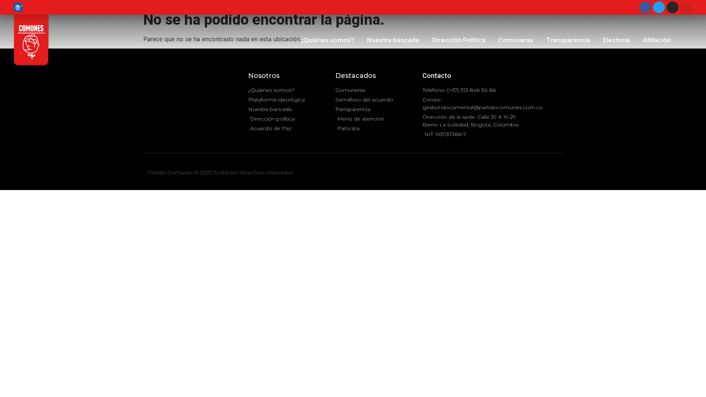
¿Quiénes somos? (327, 40)
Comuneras (515, 40)
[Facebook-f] (539, 173)
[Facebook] (645, 7)
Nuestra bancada (393, 40)
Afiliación (657, 40)
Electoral (616, 40)
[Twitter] (659, 7)
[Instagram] (672, 7)
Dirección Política (458, 40)
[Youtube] (686, 7)
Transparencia (568, 40)
